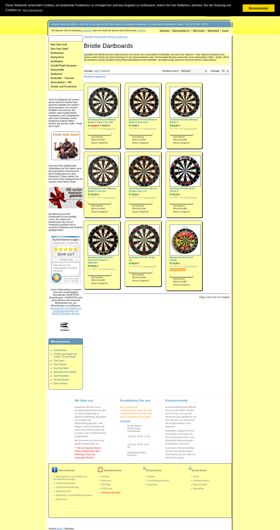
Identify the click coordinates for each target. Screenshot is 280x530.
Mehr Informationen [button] (33, 10)
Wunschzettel (200, 484)
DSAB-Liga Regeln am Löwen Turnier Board (65, 355)
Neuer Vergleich (99, 143)
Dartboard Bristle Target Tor (142, 258)
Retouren (106, 480)
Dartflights (57, 61)
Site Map (106, 484)
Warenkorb (213, 30)
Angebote (152, 484)
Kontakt (105, 476)
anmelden (87, 30)
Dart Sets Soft (59, 44)
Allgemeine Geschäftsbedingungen (74, 495)
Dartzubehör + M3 (61, 82)
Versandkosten (108, 128)
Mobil (59, 528)
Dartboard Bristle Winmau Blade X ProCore (102, 190)
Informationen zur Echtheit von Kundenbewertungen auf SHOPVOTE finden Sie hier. (66, 311)
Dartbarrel (56, 73)
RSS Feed (107, 488)
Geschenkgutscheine (158, 480)
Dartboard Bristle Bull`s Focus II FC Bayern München (101, 260)
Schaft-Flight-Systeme (64, 65)
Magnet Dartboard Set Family (182, 258)
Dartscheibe (60, 350)
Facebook (125, 421)
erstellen (141, 30)
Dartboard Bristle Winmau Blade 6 (184, 121)
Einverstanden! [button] (259, 8)
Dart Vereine (60, 364)
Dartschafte (57, 69)
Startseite (164, 30)
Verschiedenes (61, 379)
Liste (96, 71)
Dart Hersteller (61, 376)
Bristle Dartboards (118, 36)
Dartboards (57, 53)
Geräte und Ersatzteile (64, 86)
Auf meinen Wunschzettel (98, 138)
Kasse (225, 30)
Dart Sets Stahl (59, 48)
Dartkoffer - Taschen (62, 78)
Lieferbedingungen (66, 483)
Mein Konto (199, 30)
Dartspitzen (57, 57)
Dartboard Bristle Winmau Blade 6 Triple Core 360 (102, 121)
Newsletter (198, 488)
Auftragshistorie (201, 480)
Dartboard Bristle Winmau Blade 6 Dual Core (143, 121)
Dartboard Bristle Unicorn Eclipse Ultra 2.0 (143, 190)
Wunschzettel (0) (181, 30)
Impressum (61, 499)
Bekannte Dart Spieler (65, 372)
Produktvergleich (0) (95, 76)
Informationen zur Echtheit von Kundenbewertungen (70, 478)
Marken (151, 476)
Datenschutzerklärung (67, 487)
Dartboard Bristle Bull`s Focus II (182, 190)
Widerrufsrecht (63, 491)
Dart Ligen (59, 360)
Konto (196, 476)
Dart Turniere (60, 383)
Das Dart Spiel (61, 368)
